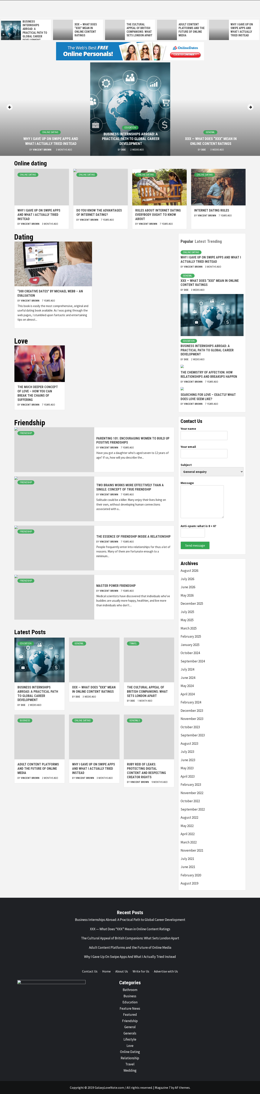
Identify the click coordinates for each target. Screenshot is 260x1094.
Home (106, 971)
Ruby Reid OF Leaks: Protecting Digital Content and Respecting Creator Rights (146, 770)
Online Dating (50, 132)
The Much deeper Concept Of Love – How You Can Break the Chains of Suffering (37, 393)
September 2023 (193, 735)
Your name (188, 429)
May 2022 (187, 826)
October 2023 (190, 727)
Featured (130, 1014)
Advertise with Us (166, 971)
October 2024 (190, 653)
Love (130, 1045)
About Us (121, 971)
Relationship (130, 1058)
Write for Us (141, 971)
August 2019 (189, 883)
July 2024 (187, 669)
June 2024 (188, 677)
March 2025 (189, 628)
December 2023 (192, 710)
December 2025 (192, 603)
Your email (188, 447)
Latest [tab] (200, 241)
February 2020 (191, 875)
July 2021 (187, 858)
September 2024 (193, 661)
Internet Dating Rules (211, 210)
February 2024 (191, 702)
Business (25, 720)
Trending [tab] (214, 241)
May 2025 (187, 620)
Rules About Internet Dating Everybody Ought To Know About (158, 214)
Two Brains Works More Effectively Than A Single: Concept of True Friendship (130, 487)
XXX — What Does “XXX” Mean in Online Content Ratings (94, 689)
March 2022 (189, 842)
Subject (186, 465)
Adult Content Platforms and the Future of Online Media (38, 768)
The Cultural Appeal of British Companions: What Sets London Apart (147, 691)
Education (130, 127)
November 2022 (192, 793)
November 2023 (192, 718)
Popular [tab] (187, 241)
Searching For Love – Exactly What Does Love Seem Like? (208, 397)
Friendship (26, 433)
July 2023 (187, 751)
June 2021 (188, 867)
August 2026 (189, 570)
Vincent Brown (42, 149)
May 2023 (187, 768)
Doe (123, 149)
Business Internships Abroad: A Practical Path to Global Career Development (130, 139)
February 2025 (191, 636)
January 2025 (190, 645)
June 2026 (188, 587)
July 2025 (187, 612)
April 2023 (188, 776)
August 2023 (189, 743)
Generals (134, 720)
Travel (133, 643)
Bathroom (130, 990)
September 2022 (193, 809)
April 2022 (188, 834)
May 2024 (187, 686)
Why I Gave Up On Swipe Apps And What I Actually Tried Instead (38, 214)
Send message (195, 545)
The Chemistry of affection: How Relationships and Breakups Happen (209, 374)
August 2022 (189, 817)
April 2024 (188, 694)
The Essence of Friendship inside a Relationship (133, 536)
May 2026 (187, 595)
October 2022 (190, 801)
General (210, 132)
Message (187, 483)
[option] (26, 31)
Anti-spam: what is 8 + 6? (198, 526)
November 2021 (192, 850)
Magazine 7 (162, 1087)
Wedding (130, 1070)
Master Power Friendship (116, 586)
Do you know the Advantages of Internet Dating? (99, 212)
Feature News (130, 1008)
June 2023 (188, 760)
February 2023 (191, 784)
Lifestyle (130, 1039)
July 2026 (187, 579)
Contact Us (90, 971)
